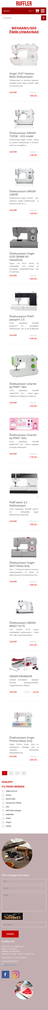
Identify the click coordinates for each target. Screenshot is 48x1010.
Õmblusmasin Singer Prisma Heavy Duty (22, 739)
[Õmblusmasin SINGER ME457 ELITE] (24, 608)
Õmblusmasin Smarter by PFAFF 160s (23, 436)
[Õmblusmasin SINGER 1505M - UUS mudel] (24, 119)
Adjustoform (11, 791)
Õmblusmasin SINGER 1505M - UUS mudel (22, 134)
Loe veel (13, 92)
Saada (10, 933)
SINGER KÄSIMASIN (20, 676)
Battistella (10, 799)
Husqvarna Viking (13, 803)
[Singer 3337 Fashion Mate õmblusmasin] (24, 55)
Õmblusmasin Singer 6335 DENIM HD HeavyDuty (22, 256)
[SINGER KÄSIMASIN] (24, 665)
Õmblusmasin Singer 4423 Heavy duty (22, 564)
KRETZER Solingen (13, 810)
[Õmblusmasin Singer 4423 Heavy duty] (24, 548)
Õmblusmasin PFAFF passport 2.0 (21, 318)
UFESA (8, 826)
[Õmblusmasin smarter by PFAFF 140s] (24, 366)
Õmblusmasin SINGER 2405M (22, 193)
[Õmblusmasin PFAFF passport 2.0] (24, 302)
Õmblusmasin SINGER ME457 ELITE (22, 624)
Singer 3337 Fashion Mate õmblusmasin (21, 75)
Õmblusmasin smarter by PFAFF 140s (23, 385)
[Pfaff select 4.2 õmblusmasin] (24, 484)
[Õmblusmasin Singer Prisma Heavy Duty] (24, 721)
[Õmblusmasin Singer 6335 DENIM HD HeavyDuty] (24, 238)
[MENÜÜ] (42, 11)
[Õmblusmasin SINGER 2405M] (24, 178)
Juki (7, 806)
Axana (8, 795)
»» (24, 773)
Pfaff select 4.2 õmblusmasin (18, 504)
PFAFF (8, 818)
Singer (8, 822)
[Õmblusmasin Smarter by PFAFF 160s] (24, 425)
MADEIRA (10, 814)
